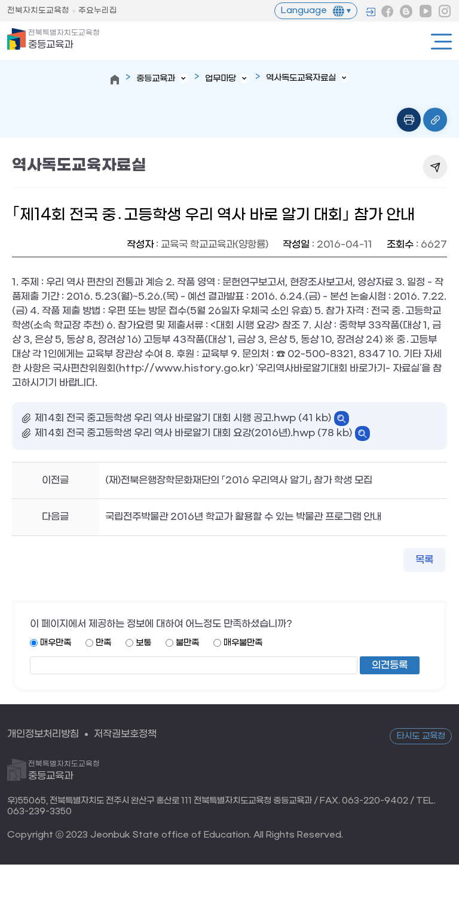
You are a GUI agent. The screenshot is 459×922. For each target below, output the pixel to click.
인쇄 (409, 120)
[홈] (115, 79)
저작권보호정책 (125, 734)
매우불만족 (243, 643)
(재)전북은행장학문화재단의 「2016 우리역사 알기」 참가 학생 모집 (238, 480)
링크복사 (435, 120)
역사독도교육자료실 (301, 78)
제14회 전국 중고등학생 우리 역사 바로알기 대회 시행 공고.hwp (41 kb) (183, 418)
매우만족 (55, 643)
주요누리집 (97, 10)
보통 (143, 643)
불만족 (187, 643)
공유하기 (435, 167)
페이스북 (387, 11)
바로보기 (341, 418)
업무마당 (220, 79)
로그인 (370, 12)
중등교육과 (64, 39)
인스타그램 (444, 11)
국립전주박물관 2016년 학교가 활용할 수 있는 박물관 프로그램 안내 (243, 516)
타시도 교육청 (420, 736)
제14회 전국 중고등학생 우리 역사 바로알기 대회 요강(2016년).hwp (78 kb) (193, 433)
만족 (103, 643)
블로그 (406, 11)
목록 (424, 559)
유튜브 (425, 11)
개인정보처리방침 (43, 734)
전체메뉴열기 (441, 42)
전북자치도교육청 (38, 10)
